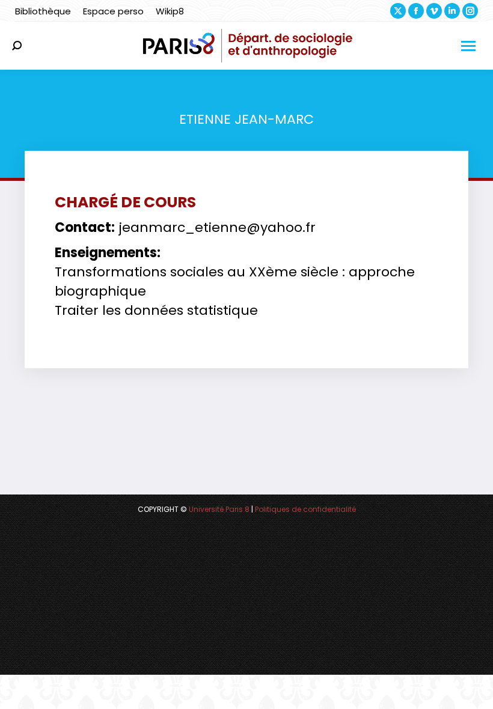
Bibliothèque (43, 11)
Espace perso (113, 11)
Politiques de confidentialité (305, 509)
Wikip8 (170, 11)
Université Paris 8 (219, 509)
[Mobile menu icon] (468, 46)
